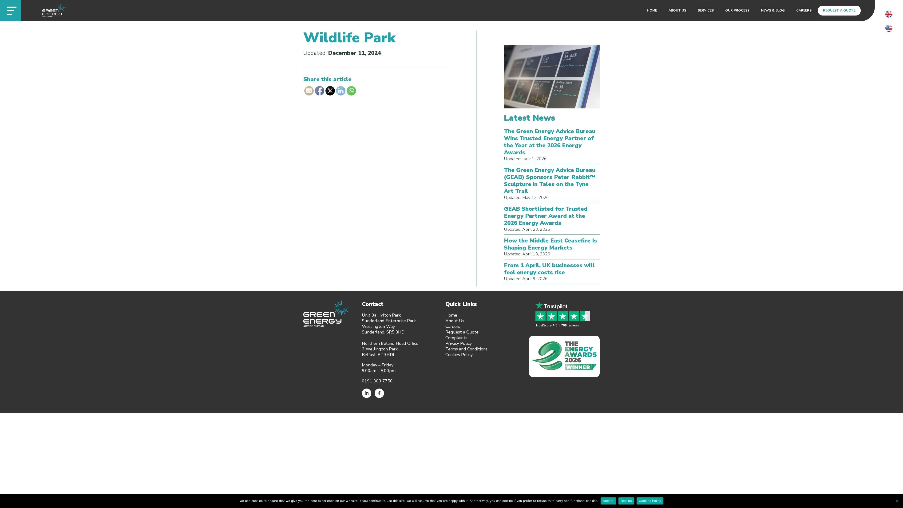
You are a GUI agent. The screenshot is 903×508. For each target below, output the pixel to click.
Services (706, 10)
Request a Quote (839, 10)
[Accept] (897, 501)
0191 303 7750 (377, 381)
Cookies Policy (459, 354)
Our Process (737, 10)
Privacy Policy (458, 343)
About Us (677, 10)
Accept (608, 501)
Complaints (456, 338)
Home (652, 10)
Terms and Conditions (466, 349)
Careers (804, 10)
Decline (626, 501)
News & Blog (773, 10)
